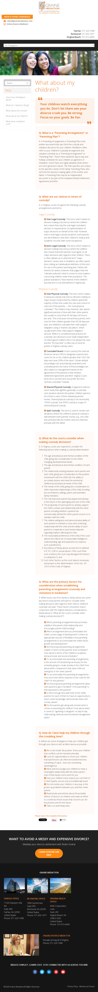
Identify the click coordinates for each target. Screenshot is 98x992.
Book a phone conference (17, 16)
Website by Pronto (86, 986)
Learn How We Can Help (49, 853)
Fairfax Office (11, 898)
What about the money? (16, 110)
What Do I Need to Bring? (17, 105)
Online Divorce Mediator (56, 935)
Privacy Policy (72, 986)
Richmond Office (36, 898)
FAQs (8, 90)
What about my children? (17, 116)
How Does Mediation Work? (15, 98)
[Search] (27, 83)
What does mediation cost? (15, 122)
